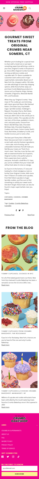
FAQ (3, 438)
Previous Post (9, 215)
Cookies (11, 203)
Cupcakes (8, 206)
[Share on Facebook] (16, 210)
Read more (5, 285)
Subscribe (19, 474)
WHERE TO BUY (7, 441)
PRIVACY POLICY (7, 445)
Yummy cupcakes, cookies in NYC (17, 274)
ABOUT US (5, 434)
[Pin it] (22, 210)
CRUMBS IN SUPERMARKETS (11, 431)
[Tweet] (19, 210)
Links (4, 425)
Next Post (31, 215)
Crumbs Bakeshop (21, 203)
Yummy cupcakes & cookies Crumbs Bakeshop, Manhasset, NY (19, 392)
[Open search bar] (29, 8)
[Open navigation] (4, 8)
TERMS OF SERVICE (8, 448)
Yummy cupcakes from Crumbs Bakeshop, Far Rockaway (17, 332)
